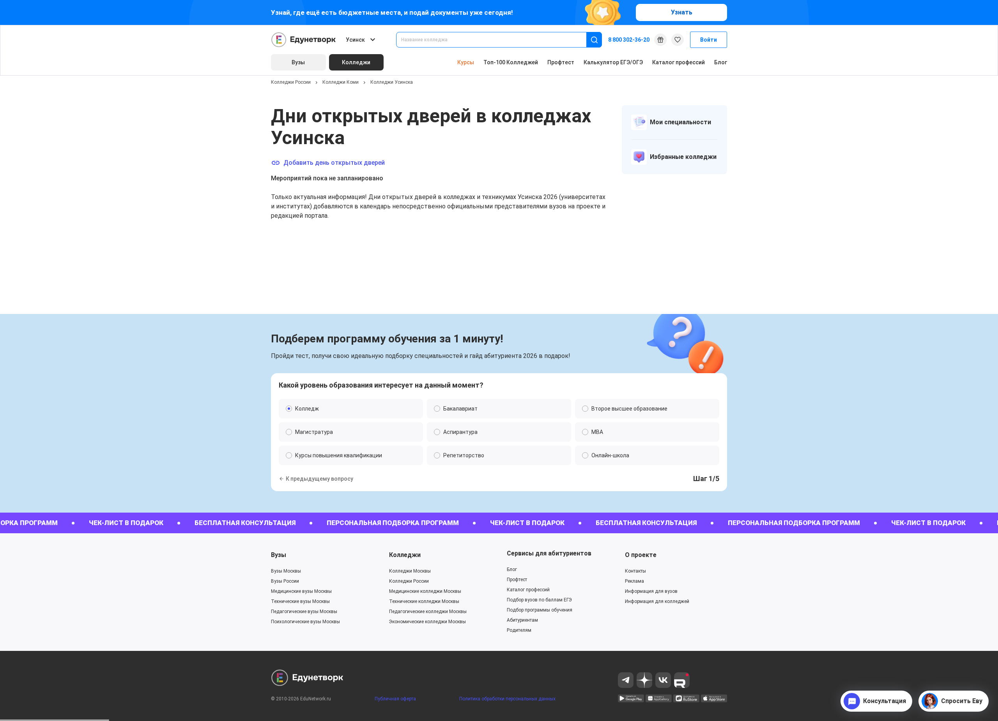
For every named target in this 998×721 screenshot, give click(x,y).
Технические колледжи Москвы (424, 601)
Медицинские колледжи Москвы (425, 591)
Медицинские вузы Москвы (301, 591)
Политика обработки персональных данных (507, 699)
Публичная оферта (395, 699)
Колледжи (405, 555)
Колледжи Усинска (391, 82)
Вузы (278, 555)
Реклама (634, 581)
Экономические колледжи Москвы (427, 621)
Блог (720, 62)
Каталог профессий (678, 62)
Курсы (465, 62)
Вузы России (285, 581)
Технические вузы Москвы (300, 601)
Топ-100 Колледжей (510, 62)
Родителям (519, 630)
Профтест (560, 62)
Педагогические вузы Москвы (304, 611)
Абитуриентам (522, 620)
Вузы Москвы (286, 571)
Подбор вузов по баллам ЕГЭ (539, 600)
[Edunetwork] (303, 39)
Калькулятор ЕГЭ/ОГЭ (613, 62)
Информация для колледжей (657, 601)
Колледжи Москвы (410, 571)
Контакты (635, 571)
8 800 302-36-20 (628, 40)
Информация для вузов (651, 591)
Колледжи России (291, 82)
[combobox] (496, 39)
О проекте (640, 555)
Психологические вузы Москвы (305, 621)
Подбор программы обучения (539, 610)
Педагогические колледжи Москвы (428, 611)
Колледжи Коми (340, 82)
